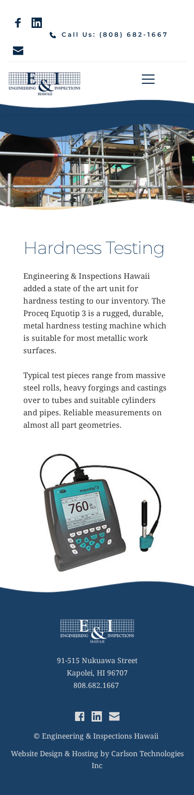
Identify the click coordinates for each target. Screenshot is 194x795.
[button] (148, 78)
